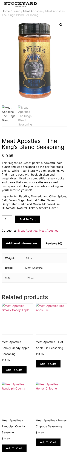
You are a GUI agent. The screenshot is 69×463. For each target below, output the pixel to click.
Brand (16, 11)
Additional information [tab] (21, 243)
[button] (57, 3)
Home (6, 11)
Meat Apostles (32, 11)
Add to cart (27, 219)
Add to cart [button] (14, 370)
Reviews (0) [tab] (53, 243)
